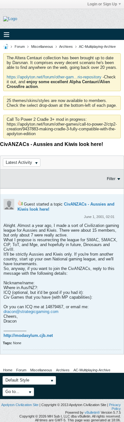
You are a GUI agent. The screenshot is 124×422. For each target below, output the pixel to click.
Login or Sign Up (102, 4)
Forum (20, 46)
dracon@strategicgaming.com (31, 311)
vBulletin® (92, 412)
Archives (66, 46)
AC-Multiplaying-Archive (97, 46)
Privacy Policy (115, 407)
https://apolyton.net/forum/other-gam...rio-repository (54, 77)
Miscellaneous (42, 46)
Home (7, 370)
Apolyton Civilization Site (19, 405)
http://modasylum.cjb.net (28, 335)
